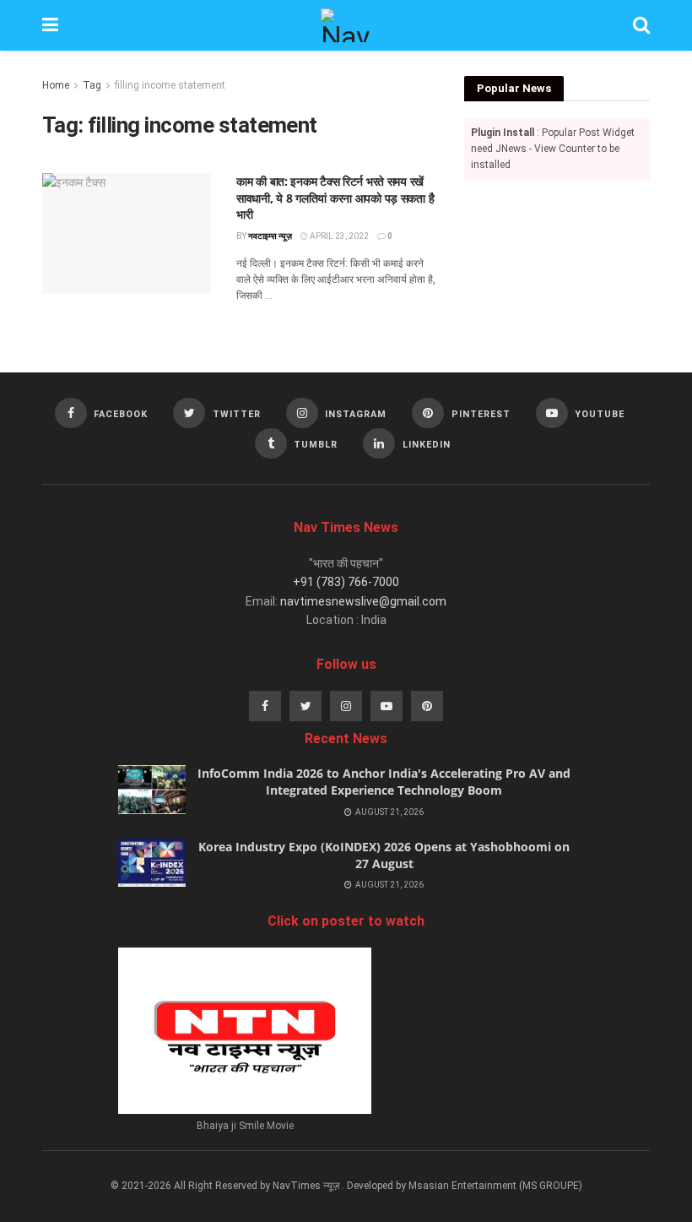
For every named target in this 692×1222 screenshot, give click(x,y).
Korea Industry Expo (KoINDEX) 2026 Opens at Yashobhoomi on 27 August (384, 855)
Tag (92, 85)
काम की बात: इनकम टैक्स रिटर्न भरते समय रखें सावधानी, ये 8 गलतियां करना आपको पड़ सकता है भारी (335, 197)
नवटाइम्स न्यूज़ (270, 236)
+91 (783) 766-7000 (346, 582)
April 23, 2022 (338, 236)
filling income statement (170, 85)
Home (55, 85)
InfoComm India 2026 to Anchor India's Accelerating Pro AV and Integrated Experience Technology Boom (383, 781)
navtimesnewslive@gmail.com (363, 601)
